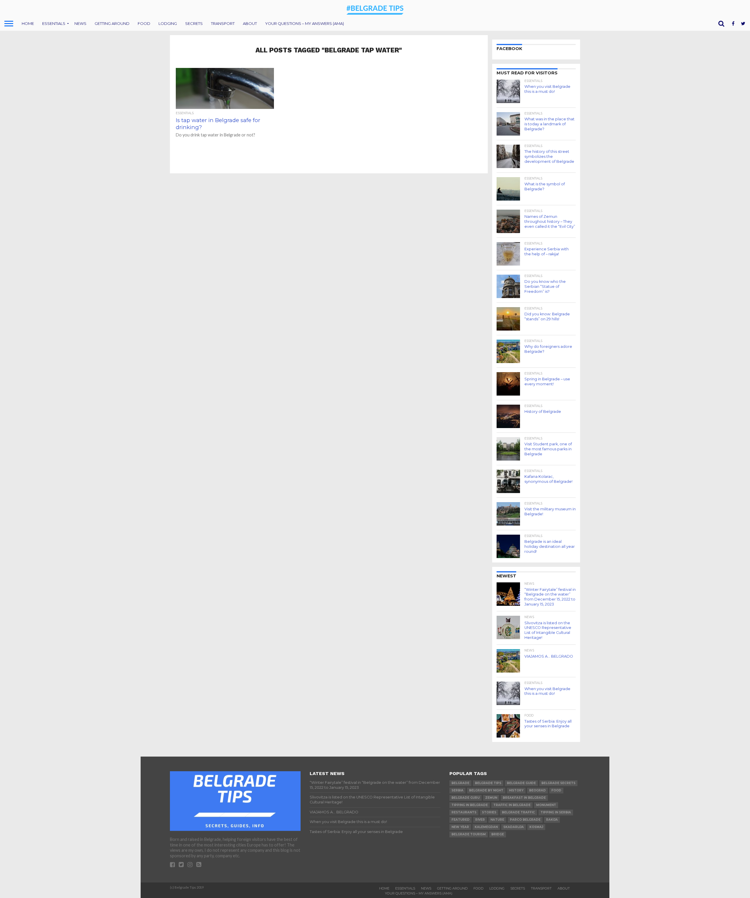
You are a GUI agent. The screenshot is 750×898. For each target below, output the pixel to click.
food (556, 790)
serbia (457, 790)
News (80, 23)
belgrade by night (486, 790)
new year (460, 827)
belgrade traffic (518, 812)
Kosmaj (536, 827)
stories (489, 812)
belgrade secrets (558, 783)
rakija (552, 820)
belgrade (460, 783)
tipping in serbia (556, 812)
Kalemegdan (486, 827)
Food (144, 23)
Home (28, 23)
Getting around (112, 23)
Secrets (194, 23)
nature (497, 820)
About (250, 23)
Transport (223, 23)
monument (546, 805)
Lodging (167, 23)
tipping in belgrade (469, 805)
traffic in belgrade (512, 805)
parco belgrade (525, 820)
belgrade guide (521, 783)
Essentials (53, 23)
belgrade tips (488, 783)
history (516, 790)
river (480, 820)
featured (460, 820)
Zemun (491, 798)
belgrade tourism (468, 834)
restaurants (463, 812)
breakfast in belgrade (524, 798)
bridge (497, 834)
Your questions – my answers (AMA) (304, 23)
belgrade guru (465, 798)
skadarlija (513, 827)
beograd (537, 790)
